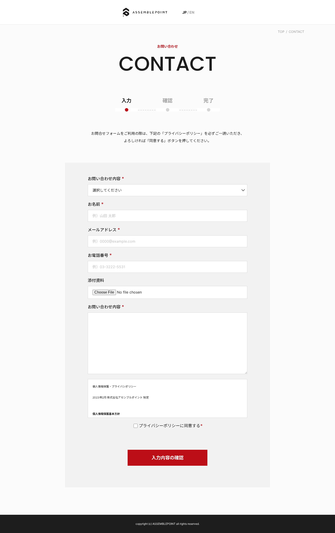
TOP (281, 31)
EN (191, 12)
